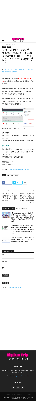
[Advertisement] (18, 19)
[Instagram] (18, 387)
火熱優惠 (8, 44)
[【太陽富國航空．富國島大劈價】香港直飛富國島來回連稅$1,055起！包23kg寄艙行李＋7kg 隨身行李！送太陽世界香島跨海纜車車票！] (6, 227)
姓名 (3, 254)
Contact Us (28, 394)
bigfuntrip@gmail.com (15, 287)
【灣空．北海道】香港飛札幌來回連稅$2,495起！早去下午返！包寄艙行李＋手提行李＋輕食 (22, 240)
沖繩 (12, 175)
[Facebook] (13, 387)
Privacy (13, 394)
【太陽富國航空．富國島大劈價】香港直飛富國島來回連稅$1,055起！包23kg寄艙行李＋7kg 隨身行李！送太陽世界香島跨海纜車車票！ (22, 229)
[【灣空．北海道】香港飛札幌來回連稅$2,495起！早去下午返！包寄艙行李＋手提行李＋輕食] (6, 240)
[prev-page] (3, 246)
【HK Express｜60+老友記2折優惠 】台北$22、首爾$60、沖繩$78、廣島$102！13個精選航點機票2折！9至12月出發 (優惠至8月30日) (22, 217)
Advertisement (20, 394)
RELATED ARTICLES (8, 208)
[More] (25, 182)
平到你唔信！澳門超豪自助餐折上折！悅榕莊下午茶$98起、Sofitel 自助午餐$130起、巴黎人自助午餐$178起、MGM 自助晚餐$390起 (26, 198)
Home (3, 44)
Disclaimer (7, 394)
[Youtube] (22, 387)
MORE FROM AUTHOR (22, 208)
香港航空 (17, 175)
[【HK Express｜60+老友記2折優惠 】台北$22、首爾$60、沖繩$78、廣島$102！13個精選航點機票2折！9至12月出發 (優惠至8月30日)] (6, 215)
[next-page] (6, 246)
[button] (3, 40)
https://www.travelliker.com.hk (19, 169)
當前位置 (4, 261)
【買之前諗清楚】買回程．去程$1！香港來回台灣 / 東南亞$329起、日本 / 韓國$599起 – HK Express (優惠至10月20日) (9, 197)
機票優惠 (14, 44)
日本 (8, 175)
